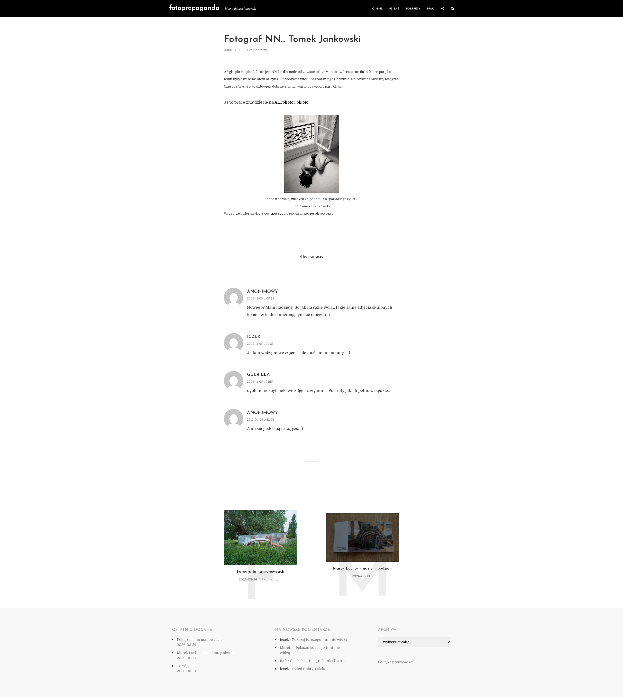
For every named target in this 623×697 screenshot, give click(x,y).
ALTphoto (284, 102)
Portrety (413, 9)
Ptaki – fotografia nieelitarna (320, 661)
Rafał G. (286, 661)
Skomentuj (270, 579)
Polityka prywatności (395, 662)
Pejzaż (394, 9)
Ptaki (430, 9)
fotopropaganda (194, 8)
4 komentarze (257, 50)
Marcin (286, 648)
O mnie (377, 9)
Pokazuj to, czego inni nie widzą (319, 640)
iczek (254, 337)
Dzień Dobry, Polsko (309, 669)
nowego (277, 213)
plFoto (302, 102)
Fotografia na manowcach (260, 572)
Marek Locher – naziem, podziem (362, 568)
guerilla (258, 375)
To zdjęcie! (186, 666)
